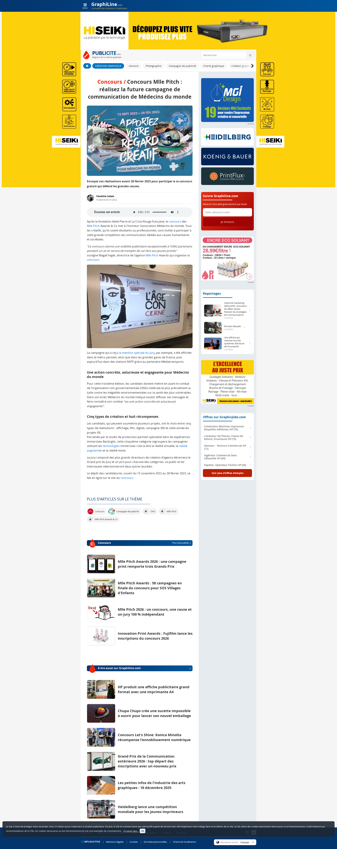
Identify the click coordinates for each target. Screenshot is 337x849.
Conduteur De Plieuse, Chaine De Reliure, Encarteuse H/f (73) (223, 438)
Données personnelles (155, 841)
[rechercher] (250, 55)
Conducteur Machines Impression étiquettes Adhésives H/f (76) (224, 428)
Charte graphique (213, 66)
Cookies (134, 841)
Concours (143, 543)
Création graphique (108, 66)
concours (175, 221)
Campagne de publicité (182, 66)
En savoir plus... (130, 831)
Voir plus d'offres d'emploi (227, 473)
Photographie (153, 66)
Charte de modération (184, 841)
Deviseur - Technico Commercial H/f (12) (225, 447)
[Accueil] (87, 66)
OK (142, 831)
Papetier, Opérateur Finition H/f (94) (225, 465)
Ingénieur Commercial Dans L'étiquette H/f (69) (220, 457)
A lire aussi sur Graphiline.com (119, 668)
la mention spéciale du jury (136, 353)
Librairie (133, 66)
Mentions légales (115, 841)
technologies (111, 446)
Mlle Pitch (93, 226)
